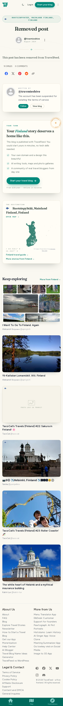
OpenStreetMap (45, 249)
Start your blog (44, 4)
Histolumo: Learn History (47, 632)
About (5, 614)
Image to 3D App (43, 653)
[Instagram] (37, 674)
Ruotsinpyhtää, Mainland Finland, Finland (33, 19)
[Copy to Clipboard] (33, 73)
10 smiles (8, 66)
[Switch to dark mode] (23, 4)
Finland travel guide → (17, 254)
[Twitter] (13, 73)
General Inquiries (11, 693)
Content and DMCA (13, 690)
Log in (30, 4)
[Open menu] (44, 40)
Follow (23, 106)
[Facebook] (6, 73)
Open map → (12, 217)
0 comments (21, 66)
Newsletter (8, 628)
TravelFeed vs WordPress (15, 660)
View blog (37, 106)
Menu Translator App (45, 614)
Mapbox (37, 249)
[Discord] (43, 674)
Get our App (9, 639)
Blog (4, 621)
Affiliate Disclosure (12, 683)
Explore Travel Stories (13, 625)
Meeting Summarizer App (47, 642)
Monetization (9, 642)
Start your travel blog (21, 180)
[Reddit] (26, 73)
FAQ (4, 618)
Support (6, 686)
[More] (58, 4)
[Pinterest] (19, 73)
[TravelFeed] (5, 5)
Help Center (9, 646)
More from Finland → (50, 279)
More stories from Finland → (20, 259)
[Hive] (37, 668)
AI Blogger (7, 650)
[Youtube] (57, 668)
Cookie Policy (9, 679)
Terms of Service (11, 672)
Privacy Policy (9, 675)
